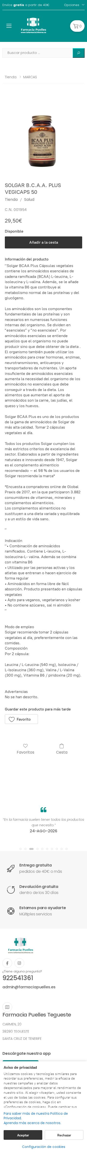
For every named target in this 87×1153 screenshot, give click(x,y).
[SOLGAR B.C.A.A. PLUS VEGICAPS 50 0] (43, 136)
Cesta (61, 752)
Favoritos (25, 752)
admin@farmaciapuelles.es (29, 987)
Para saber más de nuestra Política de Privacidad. (36, 1116)
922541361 (17, 978)
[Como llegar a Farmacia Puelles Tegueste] (7, 1007)
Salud (29, 199)
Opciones (71, 5)
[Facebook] (7, 963)
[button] (77, 26)
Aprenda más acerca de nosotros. (32, 1123)
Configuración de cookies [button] (43, 1146)
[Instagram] (19, 963)
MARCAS (30, 77)
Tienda (10, 77)
